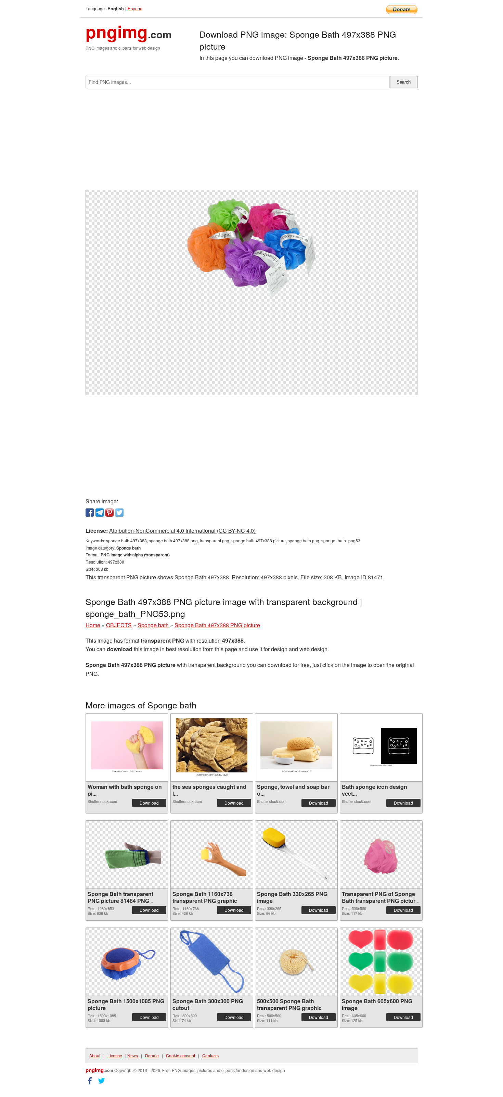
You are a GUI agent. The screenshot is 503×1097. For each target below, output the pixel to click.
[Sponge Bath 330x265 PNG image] (296, 854)
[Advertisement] (251, 142)
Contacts (210, 1055)
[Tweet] (119, 512)
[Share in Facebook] (90, 512)
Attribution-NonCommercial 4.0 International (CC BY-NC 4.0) (182, 530)
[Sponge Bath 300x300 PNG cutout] (211, 961)
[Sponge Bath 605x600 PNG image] (381, 961)
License (114, 1055)
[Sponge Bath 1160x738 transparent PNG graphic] (212, 854)
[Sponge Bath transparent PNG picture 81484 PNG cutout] (127, 854)
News (132, 1055)
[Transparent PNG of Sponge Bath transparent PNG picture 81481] (381, 854)
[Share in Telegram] (99, 512)
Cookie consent (180, 1055)
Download (149, 803)
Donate (152, 1055)
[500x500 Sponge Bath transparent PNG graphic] (296, 961)
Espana (135, 8)
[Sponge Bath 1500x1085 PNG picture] (127, 961)
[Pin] (109, 512)
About (94, 1055)
